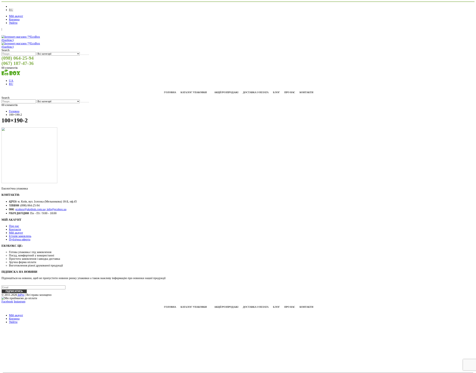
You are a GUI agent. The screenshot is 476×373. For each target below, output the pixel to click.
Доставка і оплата (255, 92)
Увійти (13, 22)
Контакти (306, 92)
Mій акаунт (16, 232)
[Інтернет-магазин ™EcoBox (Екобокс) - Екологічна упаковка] (10, 74)
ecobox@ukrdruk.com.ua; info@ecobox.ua (40, 209)
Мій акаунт (16, 16)
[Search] (85, 54)
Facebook (7, 301)
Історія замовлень (20, 236)
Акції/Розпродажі (226, 92)
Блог (276, 92)
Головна (170, 92)
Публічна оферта (19, 239)
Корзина (14, 19)
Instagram (19, 301)
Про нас (289, 92)
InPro (20, 294)
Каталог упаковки (194, 92)
